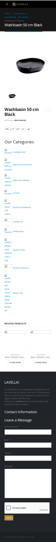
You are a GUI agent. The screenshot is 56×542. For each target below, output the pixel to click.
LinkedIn (17, 129)
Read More (16, 362)
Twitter (12, 129)
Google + (23, 129)
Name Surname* (11, 427)
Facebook (6, 129)
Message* (8, 466)
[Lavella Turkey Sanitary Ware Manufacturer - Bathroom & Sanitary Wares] (18, 4)
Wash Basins (20, 120)
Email (28, 129)
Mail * (6, 440)
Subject (7, 453)
